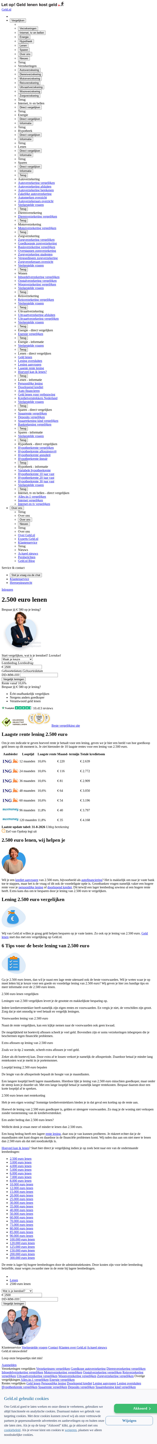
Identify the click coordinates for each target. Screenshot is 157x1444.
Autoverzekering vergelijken (36, 183)
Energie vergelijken (30, 334)
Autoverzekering (29, 70)
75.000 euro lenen (21, 1224)
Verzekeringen (28, 28)
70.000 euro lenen (21, 1221)
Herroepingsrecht (21, 582)
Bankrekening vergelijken (34, 424)
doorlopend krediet (59, 887)
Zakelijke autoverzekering (35, 194)
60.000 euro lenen (21, 1217)
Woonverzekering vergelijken (37, 284)
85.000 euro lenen (21, 1232)
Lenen (23, 45)
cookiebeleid (12, 1430)
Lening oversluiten (30, 361)
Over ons (25, 54)
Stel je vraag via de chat (25, 575)
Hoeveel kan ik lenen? (32, 372)
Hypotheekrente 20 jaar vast (36, 477)
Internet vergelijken (30, 500)
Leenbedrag (9, 663)
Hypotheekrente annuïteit (34, 455)
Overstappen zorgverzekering (37, 250)
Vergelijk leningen (13, 679)
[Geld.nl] (12, 1276)
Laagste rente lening (31, 368)
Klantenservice (27, 542)
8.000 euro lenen (20, 1180)
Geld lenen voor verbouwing (36, 394)
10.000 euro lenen (21, 1184)
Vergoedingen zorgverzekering (38, 258)
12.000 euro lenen (21, 1188)
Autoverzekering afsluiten (34, 186)
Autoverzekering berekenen (36, 190)
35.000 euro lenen (21, 1206)
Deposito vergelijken (31, 417)
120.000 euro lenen (22, 1243)
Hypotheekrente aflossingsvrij (37, 451)
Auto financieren (29, 391)
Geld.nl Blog (26, 561)
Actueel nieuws (28, 553)
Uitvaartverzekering (31, 87)
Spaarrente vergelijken (32, 413)
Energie (24, 37)
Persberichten (26, 557)
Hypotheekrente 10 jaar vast (36, 474)
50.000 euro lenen (21, 1213)
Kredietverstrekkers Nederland (37, 398)
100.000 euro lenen (22, 1239)
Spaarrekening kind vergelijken (38, 420)
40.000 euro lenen (21, 1210)
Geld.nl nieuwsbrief (14, 1351)
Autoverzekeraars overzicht (35, 201)
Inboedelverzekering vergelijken (38, 277)
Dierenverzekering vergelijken (37, 216)
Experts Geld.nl (28, 539)
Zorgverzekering (29, 95)
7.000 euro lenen (20, 1177)
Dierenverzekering (30, 74)
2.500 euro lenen (20, 1158)
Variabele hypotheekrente (34, 470)
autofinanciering (91, 880)
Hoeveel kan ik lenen (15, 1148)
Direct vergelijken (30, 107)
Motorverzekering (30, 78)
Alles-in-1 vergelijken (32, 496)
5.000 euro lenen (20, 1169)
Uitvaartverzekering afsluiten (36, 315)
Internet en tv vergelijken (34, 504)
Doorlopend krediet (30, 387)
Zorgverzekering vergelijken (36, 239)
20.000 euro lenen (21, 1195)
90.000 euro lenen (21, 1235)
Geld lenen (25, 357)
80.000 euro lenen (21, 1228)
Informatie (25, 123)
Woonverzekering (30, 91)
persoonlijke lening (31, 887)
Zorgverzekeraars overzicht (35, 261)
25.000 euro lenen (21, 1199)
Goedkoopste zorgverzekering (37, 243)
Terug (23, 175)
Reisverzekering (29, 82)
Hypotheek (26, 41)
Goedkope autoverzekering (88, 1368)
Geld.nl (6, 9)
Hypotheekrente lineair (32, 458)
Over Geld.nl (26, 535)
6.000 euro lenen (20, 1173)
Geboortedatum (12, 671)
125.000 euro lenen (22, 1246)
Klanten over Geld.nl (72, 1347)
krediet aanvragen (26, 880)
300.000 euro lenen (22, 1257)
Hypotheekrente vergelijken (36, 447)
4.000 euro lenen (20, 1166)
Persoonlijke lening (30, 383)
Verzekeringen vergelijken (53, 1368)
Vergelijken (17, 20)
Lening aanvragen (29, 364)
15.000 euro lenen (21, 1191)
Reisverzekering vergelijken (36, 299)
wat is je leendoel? (25, 655)
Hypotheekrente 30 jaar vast (36, 481)
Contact (53, 1347)
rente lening (53, 1134)
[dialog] (78, 1417)
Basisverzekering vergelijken (36, 247)
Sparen (24, 49)
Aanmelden (9, 1365)
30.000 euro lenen (21, 1202)
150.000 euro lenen (22, 1250)
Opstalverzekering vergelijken (37, 280)
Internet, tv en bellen (32, 32)
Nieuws (24, 58)
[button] (55, 1437)
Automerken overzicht (32, 197)
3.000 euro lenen (20, 1162)
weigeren (71, 1430)
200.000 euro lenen (22, 1254)
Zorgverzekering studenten (35, 254)
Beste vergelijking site (66, 725)
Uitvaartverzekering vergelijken (38, 318)
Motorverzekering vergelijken (37, 228)
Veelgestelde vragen (31, 205)
